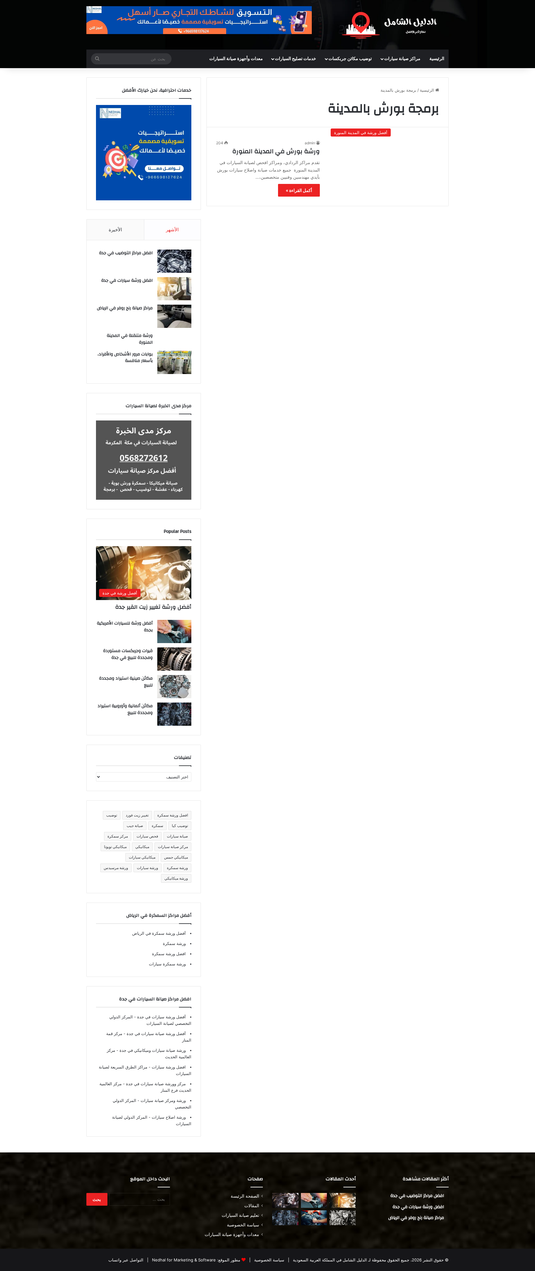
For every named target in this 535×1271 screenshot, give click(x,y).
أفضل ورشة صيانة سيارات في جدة (155, 1033)
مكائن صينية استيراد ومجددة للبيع (126, 681)
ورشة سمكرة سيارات (167, 963)
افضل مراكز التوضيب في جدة (126, 253)
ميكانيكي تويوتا (115, 846)
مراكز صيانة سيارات (402, 59)
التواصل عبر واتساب (125, 1259)
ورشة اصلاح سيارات (168, 1117)
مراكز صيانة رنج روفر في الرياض (125, 308)
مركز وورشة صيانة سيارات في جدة (155, 1083)
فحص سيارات (147, 836)
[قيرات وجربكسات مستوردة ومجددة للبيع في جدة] (174, 659)
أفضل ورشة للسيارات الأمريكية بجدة (125, 626)
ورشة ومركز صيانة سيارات (162, 1100)
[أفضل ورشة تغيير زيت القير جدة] (342, 1200)
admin (310, 143)
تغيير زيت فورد (137, 815)
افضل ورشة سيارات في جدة (127, 280)
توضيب (111, 815)
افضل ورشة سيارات (168, 1066)
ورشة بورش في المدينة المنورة (276, 151)
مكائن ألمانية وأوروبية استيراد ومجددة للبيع (125, 709)
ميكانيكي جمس (176, 857)
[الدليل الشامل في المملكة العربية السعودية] (391, 24)
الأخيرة (115, 230)
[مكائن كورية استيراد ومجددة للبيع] (314, 1217)
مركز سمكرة (117, 836)
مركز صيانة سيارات (173, 846)
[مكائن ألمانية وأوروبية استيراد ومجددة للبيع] (174, 714)
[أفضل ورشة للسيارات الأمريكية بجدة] (174, 631)
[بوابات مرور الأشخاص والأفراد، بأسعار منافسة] (174, 362)
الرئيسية (436, 59)
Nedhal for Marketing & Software (183, 1259)
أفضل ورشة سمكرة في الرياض (159, 933)
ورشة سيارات (147, 867)
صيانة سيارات (177, 836)
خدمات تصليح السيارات (295, 59)
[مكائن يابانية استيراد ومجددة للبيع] (342, 1217)
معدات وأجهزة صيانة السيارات (236, 59)
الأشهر (172, 230)
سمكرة (157, 825)
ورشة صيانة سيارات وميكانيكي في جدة (152, 1050)
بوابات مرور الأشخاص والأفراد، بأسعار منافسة (125, 357)
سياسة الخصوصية (243, 1224)
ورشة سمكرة (177, 867)
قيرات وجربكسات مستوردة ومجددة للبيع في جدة (128, 654)
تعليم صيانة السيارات (240, 1215)
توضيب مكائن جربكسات (350, 59)
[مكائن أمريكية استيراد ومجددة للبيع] (285, 1200)
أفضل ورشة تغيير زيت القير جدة (153, 607)
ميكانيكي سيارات (142, 857)
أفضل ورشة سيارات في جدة (161, 1016)
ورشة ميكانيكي (176, 878)
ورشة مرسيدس (116, 867)
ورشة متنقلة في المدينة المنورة (130, 339)
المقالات (251, 1205)
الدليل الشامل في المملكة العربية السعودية (329, 1259)
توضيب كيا (180, 825)
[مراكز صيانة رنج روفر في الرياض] (174, 316)
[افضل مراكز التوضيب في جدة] (174, 261)
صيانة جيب (135, 825)
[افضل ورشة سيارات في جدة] (174, 288)
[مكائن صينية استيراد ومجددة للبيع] (174, 686)
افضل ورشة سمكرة (172, 815)
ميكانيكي (142, 846)
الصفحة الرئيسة (245, 1196)
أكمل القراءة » (299, 190)
